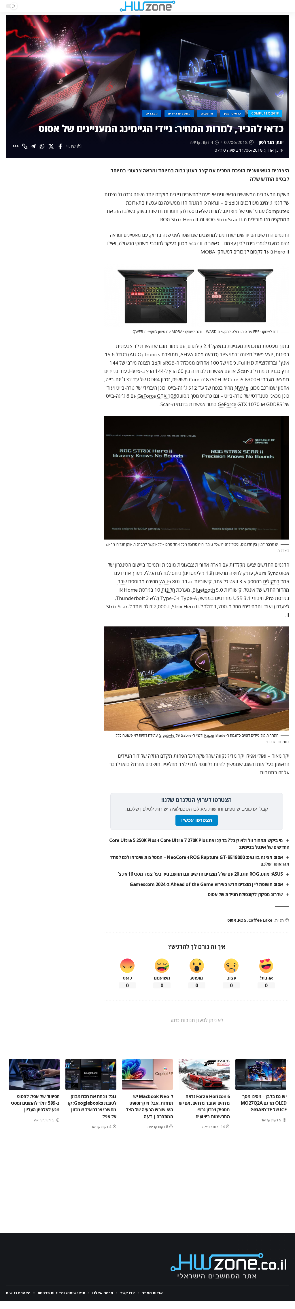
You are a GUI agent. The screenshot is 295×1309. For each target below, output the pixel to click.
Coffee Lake (260, 920)
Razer (209, 735)
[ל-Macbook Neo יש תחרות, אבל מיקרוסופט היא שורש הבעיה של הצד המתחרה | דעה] (147, 1074)
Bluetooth (203, 589)
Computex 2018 (265, 113)
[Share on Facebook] (60, 146)
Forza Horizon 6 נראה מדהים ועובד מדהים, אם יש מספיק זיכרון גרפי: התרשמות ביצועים (204, 1106)
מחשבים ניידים (179, 113)
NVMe (241, 387)
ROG (242, 920)
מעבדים (152, 113)
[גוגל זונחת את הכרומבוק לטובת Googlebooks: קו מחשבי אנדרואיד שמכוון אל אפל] (90, 1074)
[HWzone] (147, 6)
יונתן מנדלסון (271, 142)
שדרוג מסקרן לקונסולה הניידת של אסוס (245, 894)
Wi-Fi (165, 581)
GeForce (227, 404)
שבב (122, 581)
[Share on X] (51, 146)
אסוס (231, 920)
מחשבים (207, 113)
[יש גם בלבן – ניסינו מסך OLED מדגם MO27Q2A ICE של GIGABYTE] (260, 1074)
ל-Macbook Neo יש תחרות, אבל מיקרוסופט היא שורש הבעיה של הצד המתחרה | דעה (149, 1106)
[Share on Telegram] (33, 146)
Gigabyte (167, 735)
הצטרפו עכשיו (196, 820)
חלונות (168, 589)
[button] (284, 6)
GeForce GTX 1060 (158, 395)
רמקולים (271, 581)
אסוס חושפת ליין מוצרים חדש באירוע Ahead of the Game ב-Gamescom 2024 (206, 884)
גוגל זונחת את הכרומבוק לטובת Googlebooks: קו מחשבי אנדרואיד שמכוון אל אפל (92, 1106)
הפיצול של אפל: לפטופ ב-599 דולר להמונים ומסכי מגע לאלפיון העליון (35, 1103)
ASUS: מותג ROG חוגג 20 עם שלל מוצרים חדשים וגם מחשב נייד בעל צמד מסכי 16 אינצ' (200, 874)
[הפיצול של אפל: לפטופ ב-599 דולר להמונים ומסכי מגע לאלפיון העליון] (34, 1074)
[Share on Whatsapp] (42, 146)
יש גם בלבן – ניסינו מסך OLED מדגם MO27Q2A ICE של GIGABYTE (264, 1103)
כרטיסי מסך (232, 113)
